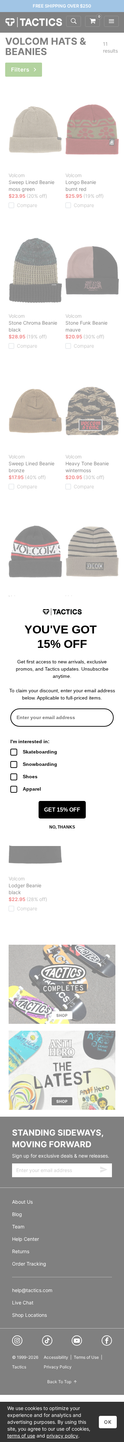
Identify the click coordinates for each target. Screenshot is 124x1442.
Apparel (32, 789)
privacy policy (62, 1436)
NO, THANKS (62, 827)
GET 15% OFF (62, 810)
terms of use (21, 1436)
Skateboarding (40, 752)
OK (108, 1422)
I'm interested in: (30, 741)
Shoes (30, 776)
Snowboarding (40, 764)
